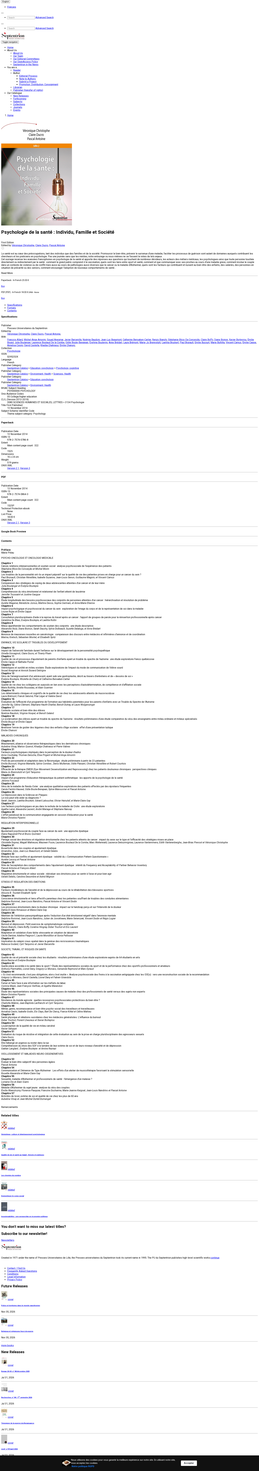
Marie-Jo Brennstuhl (150, 342)
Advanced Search (45, 17)
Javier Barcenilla (73, 339)
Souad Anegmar (55, 339)
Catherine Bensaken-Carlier (137, 339)
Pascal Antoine (57, 245)
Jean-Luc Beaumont (111, 339)
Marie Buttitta (218, 342)
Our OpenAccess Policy (25, 61)
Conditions (12, 1274)
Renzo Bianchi (159, 339)
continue (215, 1257)
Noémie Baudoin (91, 339)
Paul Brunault (187, 342)
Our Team (18, 56)
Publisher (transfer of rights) (28, 90)
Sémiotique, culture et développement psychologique (23, 1134)
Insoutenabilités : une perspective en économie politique (24, 1216)
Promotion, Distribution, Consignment (38, 84)
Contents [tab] (12, 310)
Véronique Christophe (23, 245)
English (5, 1)
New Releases (21, 95)
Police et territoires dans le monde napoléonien (20, 1306)
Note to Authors (27, 78)
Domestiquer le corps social (12, 1196)
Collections (19, 104)
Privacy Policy (14, 1279)
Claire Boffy (207, 339)
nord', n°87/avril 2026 (9, 1449)
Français (11, 7)
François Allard (15, 339)
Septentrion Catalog (17, 368)
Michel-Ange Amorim (35, 339)
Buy (3, 286)
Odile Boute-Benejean (76, 342)
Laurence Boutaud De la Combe (48, 342)
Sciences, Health (62, 373)
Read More (7, 273)
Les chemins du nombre (11, 1175)
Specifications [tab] (14, 305)
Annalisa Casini (15, 345)
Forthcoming (19, 98)
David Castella (31, 345)
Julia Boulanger (23, 342)
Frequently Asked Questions (22, 1271)
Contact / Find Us (16, 1268)
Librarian (17, 87)
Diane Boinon (221, 339)
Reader (17, 70)
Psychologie (13, 351)
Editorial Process (28, 76)
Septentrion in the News (25, 64)
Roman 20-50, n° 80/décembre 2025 (15, 1371)
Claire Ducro (41, 245)
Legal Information (16, 1276)
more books (7, 1345)
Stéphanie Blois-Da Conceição (184, 339)
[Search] (2, 23)
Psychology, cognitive (67, 368)
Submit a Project (27, 81)
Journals (17, 107)
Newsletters (7, 1240)
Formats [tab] (11, 307)
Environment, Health (40, 373)
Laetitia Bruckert (170, 342)
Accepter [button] (189, 1463)
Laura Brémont (130, 342)
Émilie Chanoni (67, 345)
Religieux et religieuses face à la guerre (17, 1331)
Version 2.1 (13, 468)
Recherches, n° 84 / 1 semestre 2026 (16, 1397)
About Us (18, 53)
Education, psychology (42, 368)
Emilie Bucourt (202, 342)
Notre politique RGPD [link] (83, 1466)
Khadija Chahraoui (49, 345)
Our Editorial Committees (26, 58)
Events (16, 110)
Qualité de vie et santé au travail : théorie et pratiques (22, 1155)
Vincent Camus (233, 342)
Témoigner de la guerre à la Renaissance (17, 1423)
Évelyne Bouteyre (98, 342)
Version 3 (25, 468)
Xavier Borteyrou (237, 339)
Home (10, 47)
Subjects (17, 101)
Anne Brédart (115, 342)
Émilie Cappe (249, 342)
